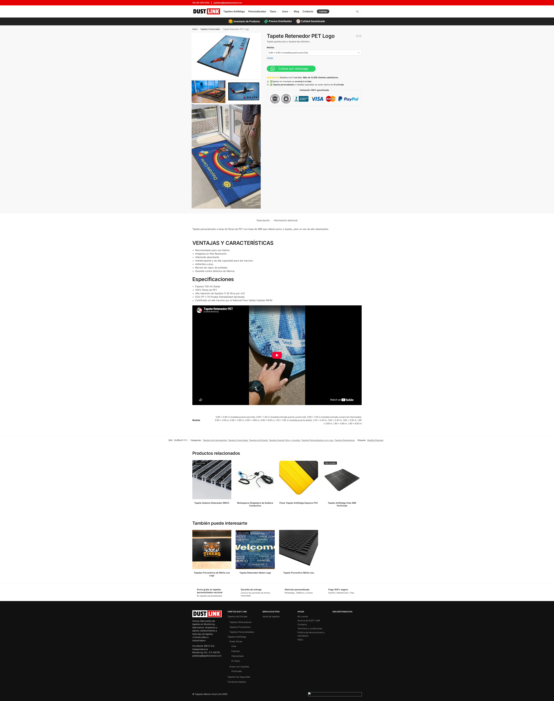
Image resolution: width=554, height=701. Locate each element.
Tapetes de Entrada (258, 440)
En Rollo (235, 661)
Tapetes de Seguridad (238, 677)
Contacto (302, 624)
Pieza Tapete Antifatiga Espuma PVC (298, 503)
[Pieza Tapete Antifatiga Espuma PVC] (298, 479)
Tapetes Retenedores (344, 440)
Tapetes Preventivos (240, 627)
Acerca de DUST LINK (308, 620)
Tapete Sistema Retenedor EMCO (211, 503)
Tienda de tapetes (236, 681)
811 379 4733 (202, 2)
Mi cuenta (302, 616)
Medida (270, 47)
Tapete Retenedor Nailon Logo (255, 572)
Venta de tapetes (271, 616)
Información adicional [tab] (285, 220)
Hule (233, 646)
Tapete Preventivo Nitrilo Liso (298, 572)
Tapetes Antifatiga (236, 636)
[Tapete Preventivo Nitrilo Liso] (298, 549)
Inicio (194, 29)
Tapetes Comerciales (210, 29)
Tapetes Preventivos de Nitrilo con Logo (212, 574)
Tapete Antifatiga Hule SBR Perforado (342, 504)
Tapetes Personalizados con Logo (317, 440)
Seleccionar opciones (212, 507)
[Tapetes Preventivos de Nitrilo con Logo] (211, 549)
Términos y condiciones (309, 628)
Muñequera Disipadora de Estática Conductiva (255, 504)
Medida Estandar (375, 440)
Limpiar (270, 58)
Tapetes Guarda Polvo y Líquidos (284, 440)
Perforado (236, 671)
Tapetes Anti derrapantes (215, 440)
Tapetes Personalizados (241, 632)
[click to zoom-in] (226, 56)
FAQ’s (300, 639)
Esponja (235, 651)
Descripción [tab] (263, 220)
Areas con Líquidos (239, 666)
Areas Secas (235, 641)
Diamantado (237, 656)
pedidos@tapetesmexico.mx (228, 2)
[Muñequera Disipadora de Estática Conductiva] (255, 479)
